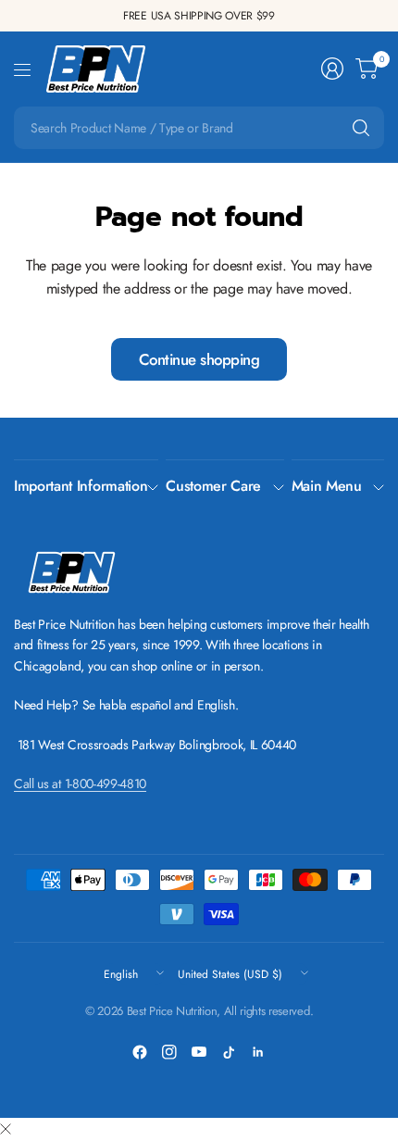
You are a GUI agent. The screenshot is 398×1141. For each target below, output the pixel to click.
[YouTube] (199, 1052)
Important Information (80, 485)
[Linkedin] (258, 1052)
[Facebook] (140, 1052)
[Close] (5, 1129)
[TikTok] (228, 1052)
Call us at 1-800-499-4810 (80, 783)
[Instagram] (169, 1052)
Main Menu (327, 485)
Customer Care (213, 485)
